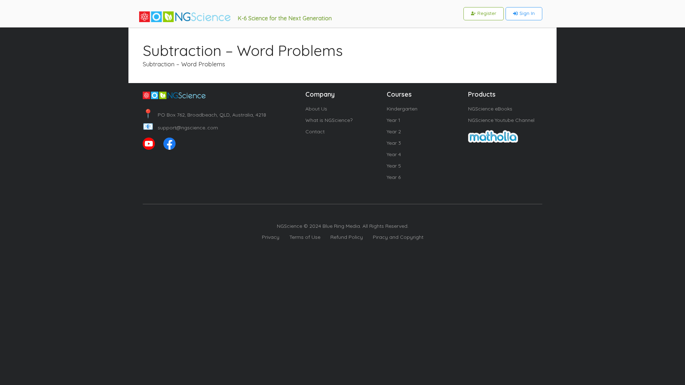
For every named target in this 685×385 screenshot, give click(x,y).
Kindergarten (402, 109)
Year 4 (394, 154)
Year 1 (393, 120)
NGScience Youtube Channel (501, 120)
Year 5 (394, 166)
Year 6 (394, 177)
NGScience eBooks (490, 109)
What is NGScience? (328, 120)
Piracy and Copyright (398, 237)
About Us (316, 109)
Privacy (270, 237)
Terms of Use (304, 237)
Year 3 (394, 143)
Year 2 (394, 131)
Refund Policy (346, 237)
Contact (315, 131)
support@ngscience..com (180, 127)
